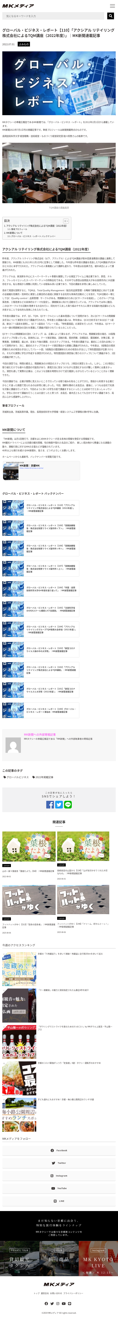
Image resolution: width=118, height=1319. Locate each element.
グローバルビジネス (17, 777)
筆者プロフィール (19, 229)
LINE (61, 1201)
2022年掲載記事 (44, 777)
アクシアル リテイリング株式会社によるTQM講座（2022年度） (37, 225)
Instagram (61, 1175)
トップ (37, 1293)
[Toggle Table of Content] (64, 221)
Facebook (62, 1150)
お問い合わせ (56, 1293)
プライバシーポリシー (73, 1293)
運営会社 (45, 1293)
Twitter (62, 1163)
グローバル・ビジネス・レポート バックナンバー (33, 236)
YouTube (62, 1188)
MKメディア (53, 1312)
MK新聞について (14, 232)
